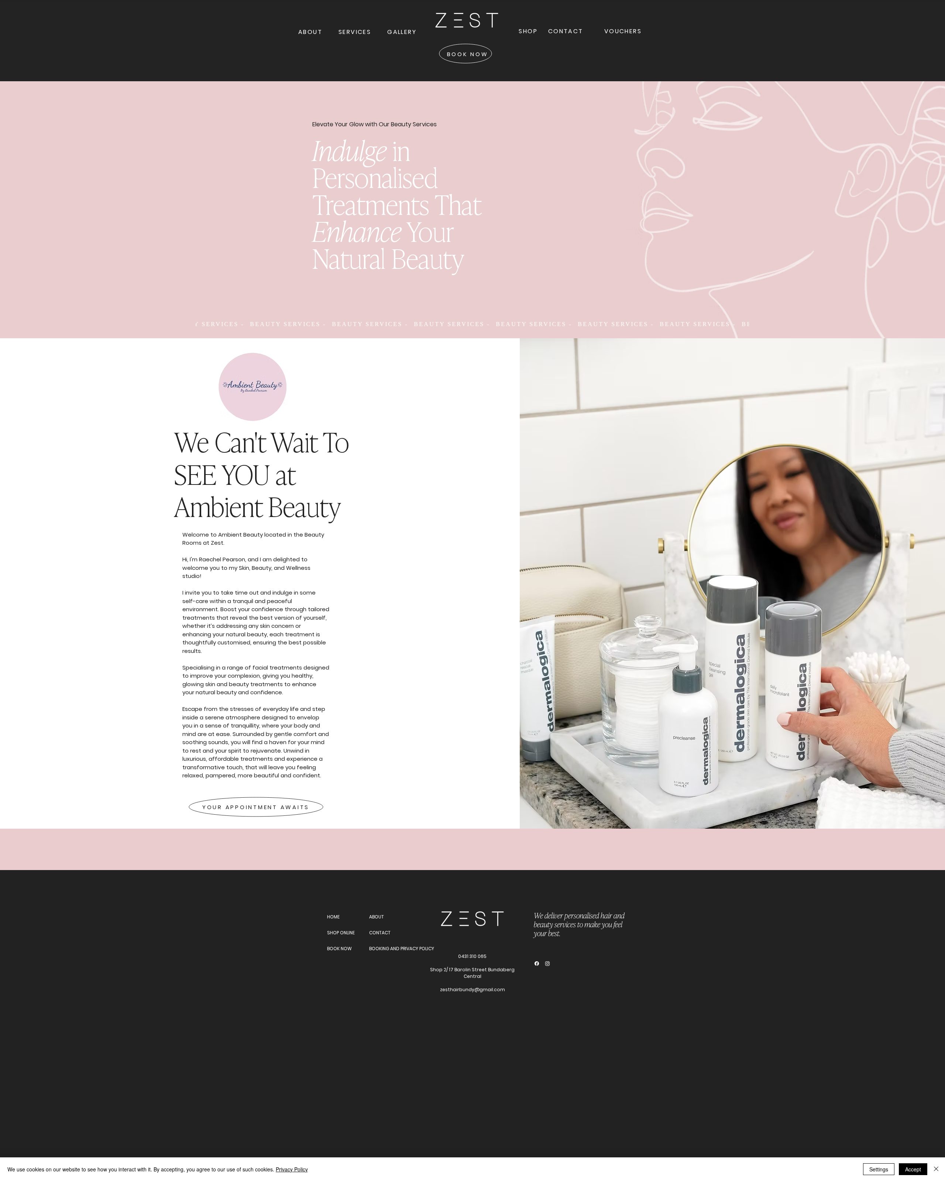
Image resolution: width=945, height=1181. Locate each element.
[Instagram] (547, 963)
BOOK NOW (339, 948)
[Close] (936, 1169)
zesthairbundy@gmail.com (472, 989)
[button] (355, 32)
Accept (913, 1169)
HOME (333, 917)
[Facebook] (537, 963)
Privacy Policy (292, 1169)
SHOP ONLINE (341, 933)
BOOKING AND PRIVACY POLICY (393, 948)
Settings (878, 1169)
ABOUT (376, 917)
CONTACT (380, 933)
